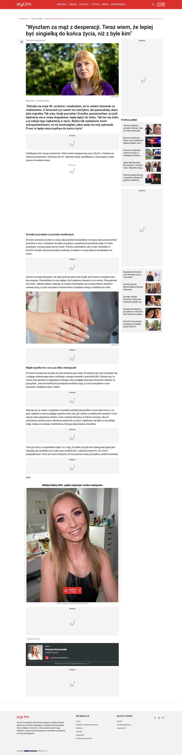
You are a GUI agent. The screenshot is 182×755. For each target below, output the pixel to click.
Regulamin (80, 735)
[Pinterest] (163, 718)
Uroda (73, 4)
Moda (105, 4)
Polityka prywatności (84, 738)
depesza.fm (121, 728)
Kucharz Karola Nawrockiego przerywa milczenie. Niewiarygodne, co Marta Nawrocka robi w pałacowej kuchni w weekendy (133, 287)
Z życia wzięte (36, 18)
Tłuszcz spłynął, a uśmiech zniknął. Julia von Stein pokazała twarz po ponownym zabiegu (133, 128)
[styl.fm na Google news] (21, 41)
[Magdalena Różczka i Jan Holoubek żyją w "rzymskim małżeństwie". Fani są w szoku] (153, 276)
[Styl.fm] (26, 4)
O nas (78, 721)
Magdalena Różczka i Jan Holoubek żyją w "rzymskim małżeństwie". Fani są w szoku (132, 274)
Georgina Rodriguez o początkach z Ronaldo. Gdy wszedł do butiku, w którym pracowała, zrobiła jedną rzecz (133, 312)
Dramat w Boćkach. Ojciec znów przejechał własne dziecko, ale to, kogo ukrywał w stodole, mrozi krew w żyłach (133, 140)
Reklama (79, 728)
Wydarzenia (118, 4)
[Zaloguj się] (153, 4)
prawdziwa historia (33, 639)
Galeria (72, 590)
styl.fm (119, 721)
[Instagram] (159, 718)
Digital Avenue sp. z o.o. (81, 664)
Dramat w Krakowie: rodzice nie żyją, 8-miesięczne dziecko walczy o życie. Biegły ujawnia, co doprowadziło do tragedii (132, 153)
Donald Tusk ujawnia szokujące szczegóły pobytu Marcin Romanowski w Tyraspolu (132, 324)
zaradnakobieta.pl (124, 725)
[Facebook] (155, 718)
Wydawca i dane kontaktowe (87, 725)
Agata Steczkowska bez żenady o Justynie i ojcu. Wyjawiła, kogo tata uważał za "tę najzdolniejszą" (133, 165)
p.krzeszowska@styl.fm (59, 658)
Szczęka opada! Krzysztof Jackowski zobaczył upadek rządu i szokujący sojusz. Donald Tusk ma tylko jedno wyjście (133, 299)
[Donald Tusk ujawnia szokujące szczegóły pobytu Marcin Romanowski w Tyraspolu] (153, 325)
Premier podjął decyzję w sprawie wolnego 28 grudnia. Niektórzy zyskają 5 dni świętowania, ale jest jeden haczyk (133, 177)
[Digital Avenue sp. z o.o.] (30, 751)
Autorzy (79, 732)
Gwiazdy (62, 4)
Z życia (95, 4)
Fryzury (84, 4)
